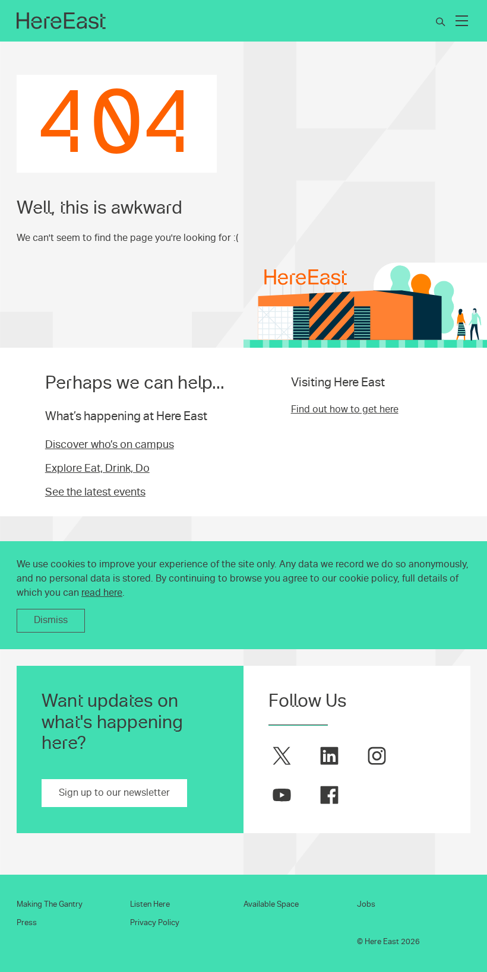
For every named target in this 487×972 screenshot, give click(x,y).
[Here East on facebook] (329, 795)
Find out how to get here (345, 409)
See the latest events (95, 491)
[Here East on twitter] (281, 755)
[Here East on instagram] (376, 755)
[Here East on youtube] (281, 795)
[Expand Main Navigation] (462, 20)
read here (101, 593)
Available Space (271, 904)
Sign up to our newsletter (114, 793)
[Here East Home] (61, 20)
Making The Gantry (50, 904)
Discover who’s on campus (109, 444)
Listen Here (150, 904)
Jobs (366, 904)
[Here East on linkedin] (329, 755)
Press (27, 922)
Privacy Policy (154, 922)
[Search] (440, 22)
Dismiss (51, 620)
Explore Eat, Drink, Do (97, 468)
